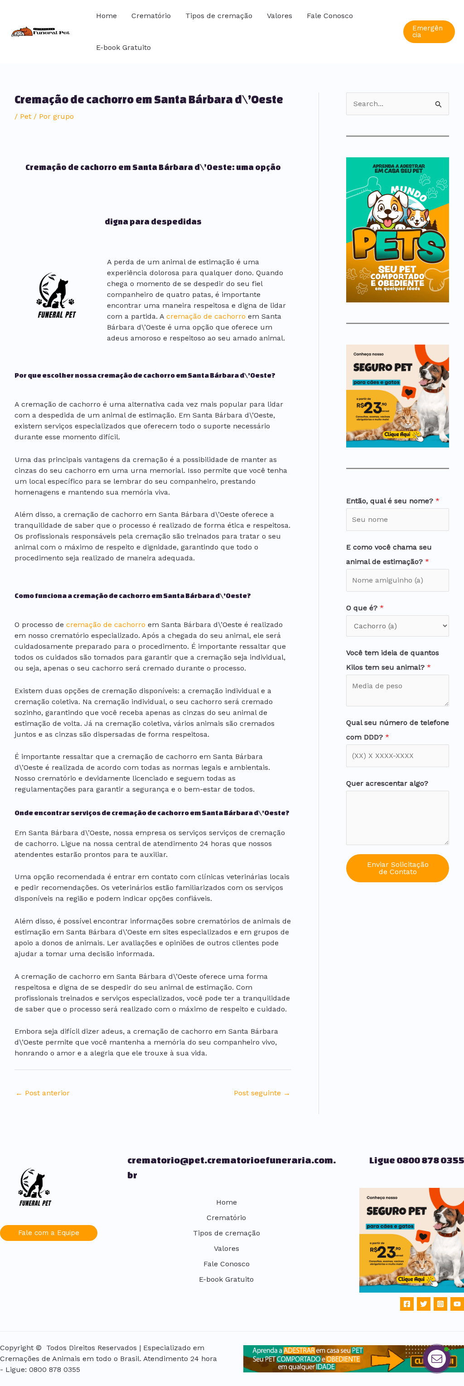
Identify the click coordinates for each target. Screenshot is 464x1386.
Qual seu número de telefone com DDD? (397, 729)
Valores (279, 15)
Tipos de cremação (218, 15)
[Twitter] (423, 1304)
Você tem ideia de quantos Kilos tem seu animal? (392, 659)
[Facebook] (407, 1304)
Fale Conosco (330, 15)
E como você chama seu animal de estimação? (389, 554)
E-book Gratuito (123, 47)
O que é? (365, 607)
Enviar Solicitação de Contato (398, 868)
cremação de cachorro (206, 316)
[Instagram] (440, 1304)
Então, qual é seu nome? (393, 500)
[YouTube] (457, 1304)
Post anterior (42, 1093)
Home (106, 15)
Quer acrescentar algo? (387, 783)
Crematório (151, 15)
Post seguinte (262, 1093)
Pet (25, 116)
